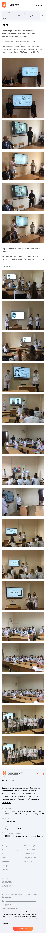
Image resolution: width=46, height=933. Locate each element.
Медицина (6, 862)
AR (13, 780)
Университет (13, 13)
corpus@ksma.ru (11, 821)
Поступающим (29, 846)
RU (3, 780)
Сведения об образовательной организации (19, 901)
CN (10, 780)
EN (6, 780)
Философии (14, 16)
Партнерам (6, 878)
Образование (7, 854)
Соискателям (8, 882)
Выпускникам (8, 886)
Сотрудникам (29, 854)
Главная (5, 13)
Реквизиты (6, 803)
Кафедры (6, 16)
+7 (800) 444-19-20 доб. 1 (14, 829)
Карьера (5, 866)
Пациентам (28, 862)
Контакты (5, 870)
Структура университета (28, 13)
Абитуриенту (7, 905)
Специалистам (30, 858)
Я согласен (23, 929)
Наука (4, 858)
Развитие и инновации (11, 850)
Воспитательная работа (27, 16)
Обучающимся (29, 850)
